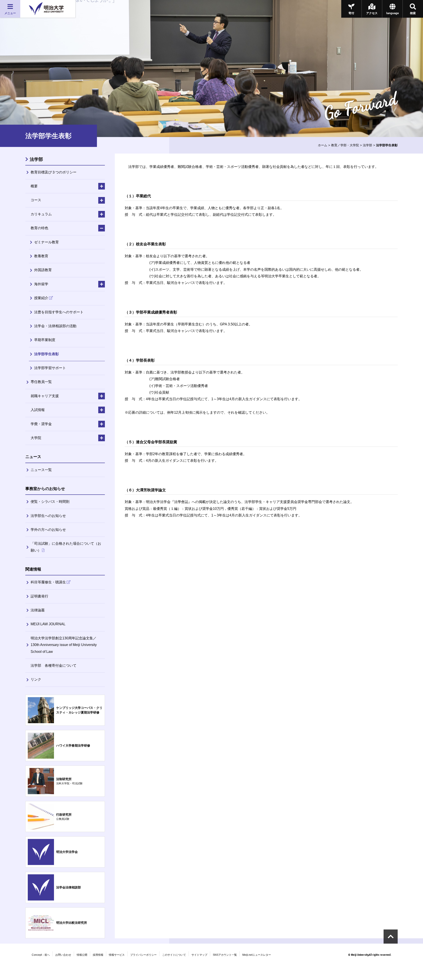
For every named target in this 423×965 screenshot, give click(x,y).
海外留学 (41, 284)
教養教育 (41, 256)
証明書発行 (39, 596)
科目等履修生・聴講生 (48, 582)
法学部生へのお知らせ (48, 516)
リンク (36, 679)
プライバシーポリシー (143, 955)
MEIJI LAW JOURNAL (48, 624)
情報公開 (82, 955)
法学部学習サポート (50, 368)
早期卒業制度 (44, 340)
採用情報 (98, 955)
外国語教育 (43, 270)
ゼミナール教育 (46, 242)
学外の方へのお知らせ (48, 529)
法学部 (367, 145)
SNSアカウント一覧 (225, 955)
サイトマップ (199, 955)
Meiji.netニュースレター (256, 955)
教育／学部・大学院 (345, 145)
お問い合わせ (63, 955)
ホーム (322, 145)
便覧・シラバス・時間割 (50, 501)
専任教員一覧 (41, 382)
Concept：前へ (41, 955)
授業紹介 (41, 298)
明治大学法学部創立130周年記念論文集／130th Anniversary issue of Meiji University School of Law (64, 644)
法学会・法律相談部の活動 (55, 326)
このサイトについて (174, 955)
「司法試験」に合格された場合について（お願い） (66, 547)
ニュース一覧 (41, 470)
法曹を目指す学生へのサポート (58, 312)
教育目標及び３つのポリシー (53, 172)
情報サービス (117, 955)
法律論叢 (38, 610)
